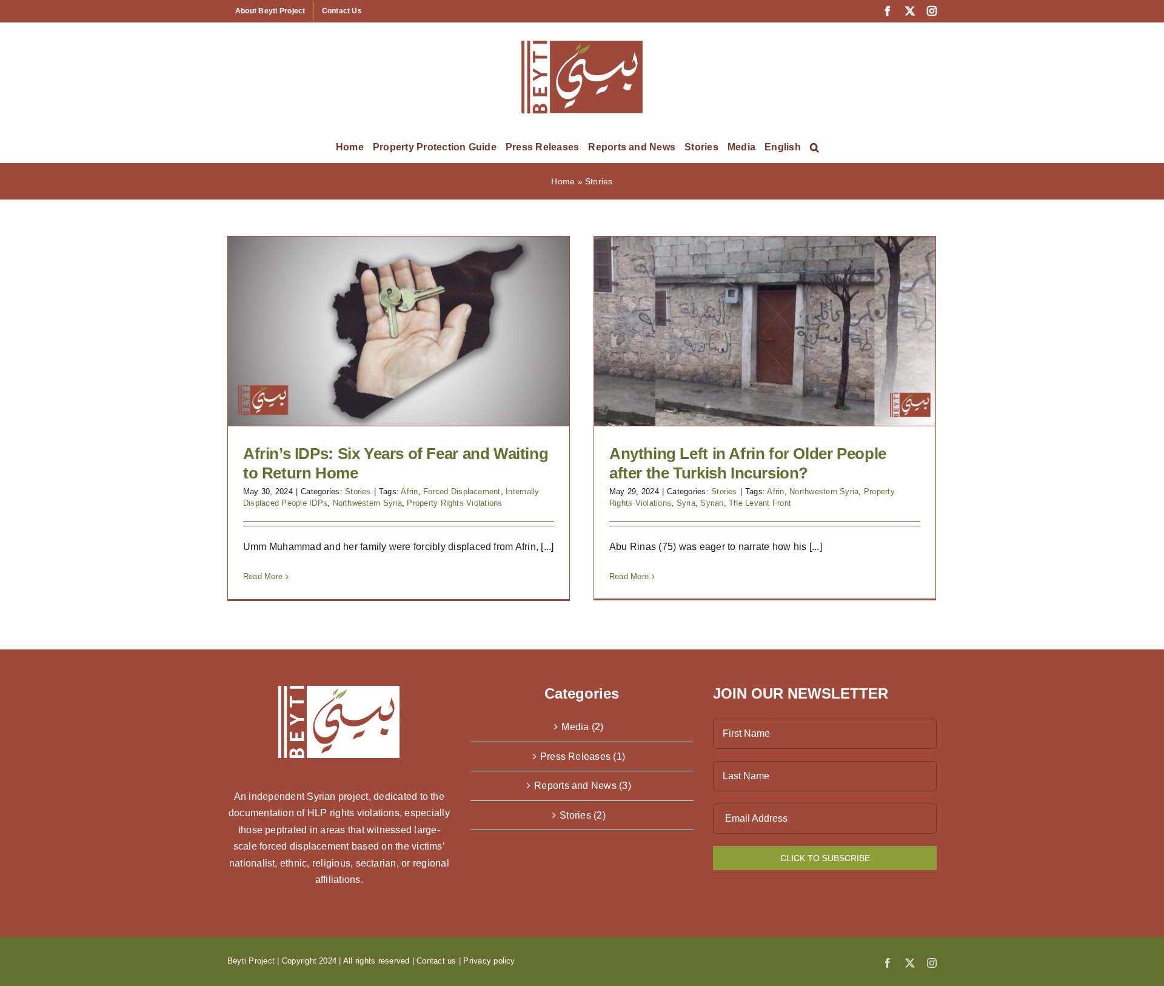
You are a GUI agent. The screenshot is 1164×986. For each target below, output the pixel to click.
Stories (358, 491)
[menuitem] (782, 147)
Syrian (711, 503)
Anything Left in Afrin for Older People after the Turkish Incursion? (747, 462)
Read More (263, 576)
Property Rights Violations (454, 503)
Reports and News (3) (582, 785)
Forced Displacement (462, 491)
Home (563, 181)
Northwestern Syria (367, 503)
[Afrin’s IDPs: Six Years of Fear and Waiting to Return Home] (398, 331)
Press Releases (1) (582, 756)
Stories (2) (583, 815)
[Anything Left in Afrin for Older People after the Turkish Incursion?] (764, 331)
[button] (814, 147)
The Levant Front (760, 503)
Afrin (409, 491)
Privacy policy (489, 960)
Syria (686, 503)
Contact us (436, 960)
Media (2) (582, 727)
